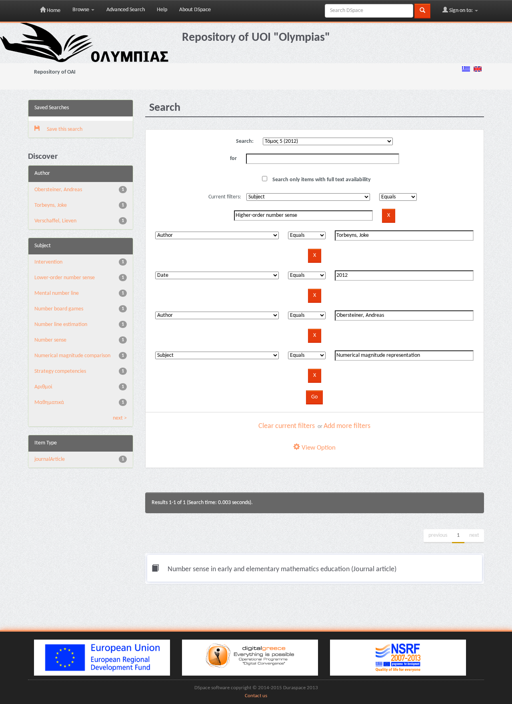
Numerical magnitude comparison (72, 356)
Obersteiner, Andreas (58, 190)
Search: (245, 141)
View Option (318, 447)
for (233, 159)
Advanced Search (125, 10)
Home (53, 11)
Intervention (48, 262)
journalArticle (49, 459)
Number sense (50, 340)
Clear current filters (286, 426)
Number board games (58, 309)
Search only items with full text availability (321, 180)
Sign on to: (461, 11)
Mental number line (56, 293)
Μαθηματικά (49, 403)
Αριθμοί (43, 387)
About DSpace (195, 10)
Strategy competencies (60, 371)
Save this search (64, 129)
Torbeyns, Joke (50, 205)
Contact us (256, 696)
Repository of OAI (55, 72)
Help (162, 10)
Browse (81, 10)
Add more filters (347, 426)
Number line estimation (60, 325)
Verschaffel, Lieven (55, 221)
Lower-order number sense (64, 278)
